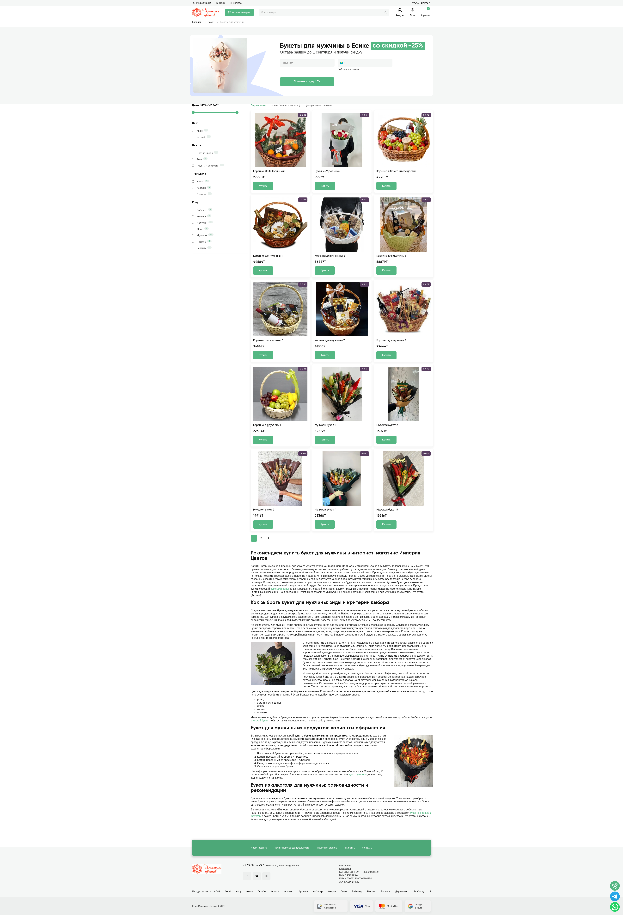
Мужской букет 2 (387, 425)
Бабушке (204, 209)
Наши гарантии (259, 847)
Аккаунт (400, 15)
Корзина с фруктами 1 (267, 425)
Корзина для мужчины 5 (391, 256)
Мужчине (204, 235)
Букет (202, 181)
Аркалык (303, 891)
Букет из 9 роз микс (327, 171)
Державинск (402, 891)
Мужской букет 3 (264, 509)
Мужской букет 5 (387, 509)
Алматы (274, 891)
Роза (201, 159)
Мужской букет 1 (325, 425)
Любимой (204, 222)
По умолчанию (259, 105)
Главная (196, 22)
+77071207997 (421, 2)
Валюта (237, 2)
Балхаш (371, 891)
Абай (217, 891)
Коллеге (203, 216)
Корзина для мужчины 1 (267, 256)
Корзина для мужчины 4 (330, 256)
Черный (203, 137)
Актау (249, 891)
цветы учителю (358, 774)
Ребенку (203, 247)
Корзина (203, 187)
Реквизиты (349, 847)
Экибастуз (419, 891)
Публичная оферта (326, 847)
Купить (263, 186)
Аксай (228, 891)
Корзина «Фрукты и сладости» (396, 171)
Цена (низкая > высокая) (286, 105)
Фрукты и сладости (209, 165)
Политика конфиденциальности (291, 847)
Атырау (331, 891)
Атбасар (318, 891)
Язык (222, 2)
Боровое (385, 891)
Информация (203, 2)
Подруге (203, 241)
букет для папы (279, 588)
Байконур (357, 891)
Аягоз (344, 891)
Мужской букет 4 (325, 509)
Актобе (262, 891)
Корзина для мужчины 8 (391, 340)
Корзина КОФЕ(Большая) (269, 171)
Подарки (203, 194)
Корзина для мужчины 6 (268, 340)
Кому (211, 22)
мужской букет (259, 720)
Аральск (289, 891)
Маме (202, 228)
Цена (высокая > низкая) (318, 105)
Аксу (238, 891)
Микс (202, 130)
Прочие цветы (207, 152)
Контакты (367, 847)
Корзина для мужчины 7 (330, 340)
